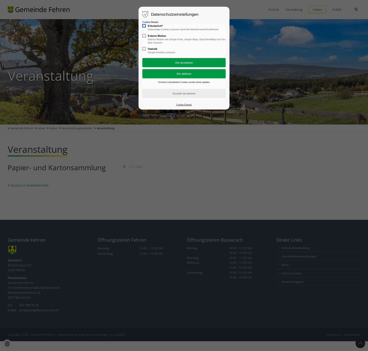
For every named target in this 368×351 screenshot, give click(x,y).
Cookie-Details (150, 22)
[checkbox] (144, 26)
